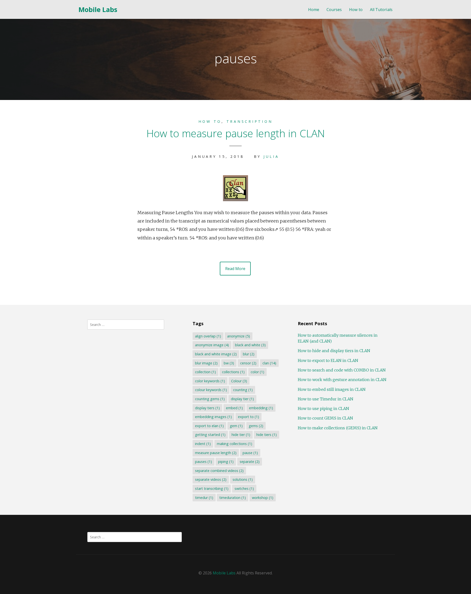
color (257, 372)
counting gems (210, 398)
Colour (239, 381)
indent (203, 443)
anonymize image (212, 345)
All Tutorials (381, 9)
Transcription (249, 121)
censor (248, 363)
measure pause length (215, 452)
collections (233, 372)
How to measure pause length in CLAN (235, 133)
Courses (334, 9)
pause (250, 452)
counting (243, 389)
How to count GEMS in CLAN (325, 418)
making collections (234, 443)
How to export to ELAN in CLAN (328, 360)
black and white (250, 345)
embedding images (213, 416)
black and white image (216, 354)
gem (236, 425)
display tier (242, 398)
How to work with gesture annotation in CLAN (342, 379)
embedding (261, 408)
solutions (243, 479)
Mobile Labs (97, 9)
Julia (271, 156)
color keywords (210, 381)
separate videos (210, 479)
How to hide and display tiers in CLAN (334, 350)
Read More (235, 268)
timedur (204, 497)
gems (256, 425)
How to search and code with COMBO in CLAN (342, 370)
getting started (210, 434)
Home (313, 9)
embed (234, 408)
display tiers (207, 408)
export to (248, 416)
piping (226, 461)
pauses (203, 461)
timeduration (232, 497)
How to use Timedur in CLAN (325, 398)
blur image (206, 363)
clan (269, 363)
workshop (262, 497)
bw (229, 363)
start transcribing (211, 488)
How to (356, 9)
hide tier (241, 434)
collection (205, 372)
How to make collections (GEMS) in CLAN (338, 427)
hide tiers (266, 434)
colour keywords (211, 389)
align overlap (208, 336)
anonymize (238, 336)
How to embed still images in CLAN (332, 389)
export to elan (209, 425)
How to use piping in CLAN (323, 408)
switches (244, 488)
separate (250, 461)
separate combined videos (219, 470)
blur (248, 354)
